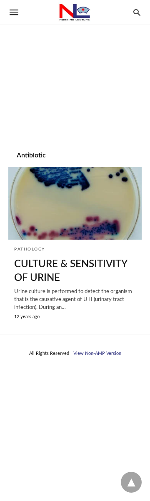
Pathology (29, 249)
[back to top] (131, 482)
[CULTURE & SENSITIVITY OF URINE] (75, 203)
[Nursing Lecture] (74, 12)
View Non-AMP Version (97, 353)
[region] (75, 71)
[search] (137, 12)
